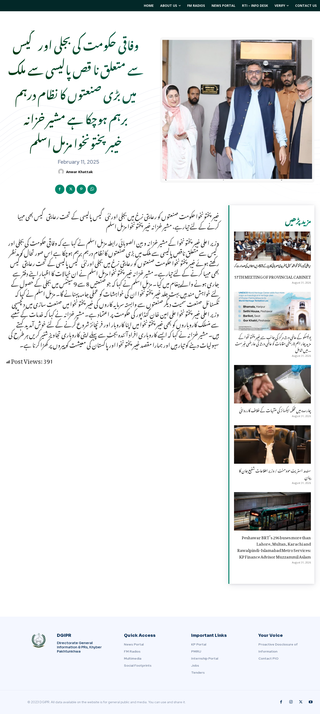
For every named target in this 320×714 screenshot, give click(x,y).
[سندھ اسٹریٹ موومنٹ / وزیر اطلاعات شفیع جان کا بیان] (272, 444)
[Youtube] (310, 702)
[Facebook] (59, 189)
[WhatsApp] (92, 189)
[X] (70, 189)
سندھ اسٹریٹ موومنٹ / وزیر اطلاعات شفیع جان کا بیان (275, 473)
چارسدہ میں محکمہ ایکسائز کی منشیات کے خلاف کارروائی (275, 409)
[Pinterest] (81, 189)
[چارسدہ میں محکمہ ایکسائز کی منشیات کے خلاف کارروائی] (272, 384)
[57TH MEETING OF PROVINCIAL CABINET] (272, 251)
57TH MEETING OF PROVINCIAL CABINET (272, 276)
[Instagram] (291, 702)
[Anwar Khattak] (61, 172)
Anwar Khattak (79, 171)
